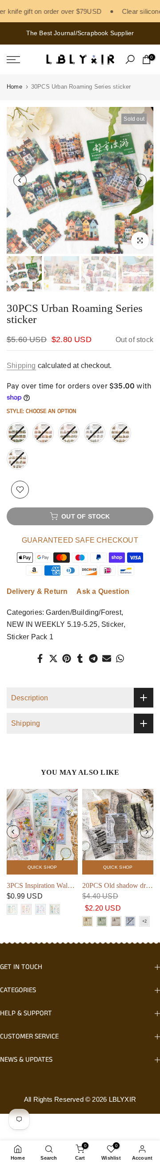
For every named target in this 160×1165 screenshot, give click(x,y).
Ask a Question (102, 591)
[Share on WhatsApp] (120, 658)
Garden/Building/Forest (83, 612)
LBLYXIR (122, 1099)
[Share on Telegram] (93, 658)
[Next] (140, 180)
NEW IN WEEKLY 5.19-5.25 (52, 624)
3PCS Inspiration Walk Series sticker (58, 885)
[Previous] (20, 180)
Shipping (21, 365)
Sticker (112, 624)
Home (14, 86)
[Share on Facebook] (40, 658)
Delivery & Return (37, 591)
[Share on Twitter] (53, 658)
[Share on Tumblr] (80, 658)
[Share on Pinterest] (66, 658)
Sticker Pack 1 (30, 637)
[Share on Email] (106, 658)
